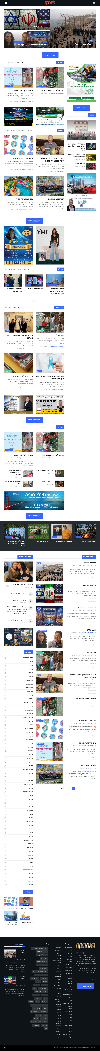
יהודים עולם (9, 537)
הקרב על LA (20, 45)
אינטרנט (30, 673)
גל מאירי (45, 981)
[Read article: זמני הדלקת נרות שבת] (18, 77)
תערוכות (13, 130)
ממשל (31, 795)
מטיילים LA (44, 1011)
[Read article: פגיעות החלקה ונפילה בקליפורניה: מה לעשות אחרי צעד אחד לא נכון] (10, 916)
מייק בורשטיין (35, 1011)
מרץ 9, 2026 (90, 138)
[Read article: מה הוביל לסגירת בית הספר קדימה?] (13, 280)
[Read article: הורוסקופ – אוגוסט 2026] (18, 145)
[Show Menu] (94, 3)
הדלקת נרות (17, 62)
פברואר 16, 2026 (79, 159)
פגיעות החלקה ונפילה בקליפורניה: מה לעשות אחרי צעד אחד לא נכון (11, 924)
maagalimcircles (42, 965)
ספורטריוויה (29, 821)
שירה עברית (36, 1025)
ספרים (22, 130)
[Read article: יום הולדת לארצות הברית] (49, 616)
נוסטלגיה (30, 810)
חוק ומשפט (29, 732)
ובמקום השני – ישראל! (35, 289)
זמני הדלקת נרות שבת (23, 90)
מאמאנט (45, 1008)
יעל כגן (31, 1001)
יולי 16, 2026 (14, 209)
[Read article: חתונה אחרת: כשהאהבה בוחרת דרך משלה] (91, 157)
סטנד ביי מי (44, 1018)
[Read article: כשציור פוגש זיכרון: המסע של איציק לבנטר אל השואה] (50, 145)
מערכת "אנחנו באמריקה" (86, 48)
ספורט (31, 537)
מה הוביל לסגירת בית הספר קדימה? (14, 290)
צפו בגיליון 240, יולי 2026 (27, 908)
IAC (46, 948)
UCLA (34, 971)
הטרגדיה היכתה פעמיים (23, 584)
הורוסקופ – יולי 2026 (12, 908)
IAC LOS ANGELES (37, 948)
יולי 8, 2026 (20, 349)
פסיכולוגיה (29, 847)
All (23, 62)
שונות (91, 40)
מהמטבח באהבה (28, 784)
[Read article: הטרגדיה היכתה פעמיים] (18, 572)
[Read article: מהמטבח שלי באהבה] (26, 916)
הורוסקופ (7, 130)
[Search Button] (6, 3)
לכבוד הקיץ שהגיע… (89, 541)
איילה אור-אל (60, 171)
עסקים (10, 269)
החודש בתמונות (47, 481)
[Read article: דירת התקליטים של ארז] (18, 363)
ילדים (31, 762)
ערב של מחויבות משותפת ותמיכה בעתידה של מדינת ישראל (16, 543)
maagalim (44, 958)
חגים (31, 725)
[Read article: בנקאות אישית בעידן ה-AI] (59, 473)
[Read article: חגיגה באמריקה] (38, 531)
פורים (45, 1021)
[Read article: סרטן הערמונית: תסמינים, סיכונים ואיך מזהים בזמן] (50, 363)
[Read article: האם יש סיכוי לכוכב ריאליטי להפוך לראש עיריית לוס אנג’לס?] (55, 280)
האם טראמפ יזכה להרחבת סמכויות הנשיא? (15, 473)
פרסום (31, 851)
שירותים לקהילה (17, 269)
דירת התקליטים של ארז (23, 376)
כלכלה (45, 22)
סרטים (27, 130)
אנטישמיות (29, 684)
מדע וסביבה (29, 781)
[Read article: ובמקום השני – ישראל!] (34, 280)
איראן (45, 975)
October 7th (28, 658)
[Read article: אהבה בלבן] (50, 322)
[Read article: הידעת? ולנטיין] (91, 166)
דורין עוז (38, 981)
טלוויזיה (30, 751)
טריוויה (37, 1001)
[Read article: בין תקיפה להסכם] (49, 593)
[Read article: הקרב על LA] (49, 638)
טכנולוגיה (30, 747)
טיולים (78, 537)
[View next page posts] (32, 301)
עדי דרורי (36, 1018)
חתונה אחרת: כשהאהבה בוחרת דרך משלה (76, 156)
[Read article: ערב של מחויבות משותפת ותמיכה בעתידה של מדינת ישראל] (14, 531)
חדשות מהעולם (28, 728)
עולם (31, 833)
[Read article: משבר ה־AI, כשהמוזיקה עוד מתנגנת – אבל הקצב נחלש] (91, 146)
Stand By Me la (42, 971)
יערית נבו (44, 1005)
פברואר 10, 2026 (79, 166)
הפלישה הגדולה (83, 44)
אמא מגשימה (29, 680)
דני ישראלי (44, 985)
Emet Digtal (81, 1048)
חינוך (7, 285)
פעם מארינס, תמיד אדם (63, 541)
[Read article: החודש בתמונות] (59, 484)
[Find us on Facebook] (7, 1048)
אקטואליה (30, 691)
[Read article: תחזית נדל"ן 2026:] (81, 130)
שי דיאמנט (44, 1025)
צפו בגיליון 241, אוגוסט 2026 (53, 90)
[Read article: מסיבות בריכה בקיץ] (18, 186)
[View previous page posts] (35, 301)
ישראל (31, 766)
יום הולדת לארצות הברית (39, 45)
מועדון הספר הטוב (27, 792)
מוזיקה (28, 285)
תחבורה (30, 873)
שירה (31, 866)
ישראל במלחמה (28, 769)
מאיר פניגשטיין (35, 1005)
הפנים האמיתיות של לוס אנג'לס (17, 620)
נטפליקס (38, 1015)
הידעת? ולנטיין (80, 164)
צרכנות (30, 855)
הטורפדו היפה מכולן (55, 199)
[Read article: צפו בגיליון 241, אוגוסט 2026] (50, 77)
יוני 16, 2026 (46, 389)
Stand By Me (43, 968)
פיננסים (30, 844)
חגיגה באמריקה (43, 541)
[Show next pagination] (57, 788)
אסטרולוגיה (29, 688)
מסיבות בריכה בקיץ (24, 199)
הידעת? (30, 721)
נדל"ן (31, 807)
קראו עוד (91, 577)
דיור (31, 706)
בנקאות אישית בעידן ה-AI (44, 471)
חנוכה (45, 998)
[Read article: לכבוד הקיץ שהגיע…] (85, 531)
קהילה (24, 269)
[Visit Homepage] (50, 3)
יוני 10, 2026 (14, 387)
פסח (40, 1021)
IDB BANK (40, 951)
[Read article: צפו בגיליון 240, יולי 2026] (26, 901)
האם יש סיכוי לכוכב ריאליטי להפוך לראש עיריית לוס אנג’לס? (57, 291)
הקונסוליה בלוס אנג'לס (41, 991)
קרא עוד (94, 979)
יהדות (6, 269)
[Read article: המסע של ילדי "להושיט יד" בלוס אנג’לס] (18, 322)
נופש (6, 307)
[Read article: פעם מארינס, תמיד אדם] (61, 531)
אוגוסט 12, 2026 (45, 93)
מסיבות (7, 194)
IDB (46, 951)
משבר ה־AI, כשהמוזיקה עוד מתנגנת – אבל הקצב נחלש (76, 146)
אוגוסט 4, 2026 (13, 101)
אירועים (30, 676)
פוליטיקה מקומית (19, 42)
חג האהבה (36, 995)
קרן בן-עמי (34, 1021)
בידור (31, 695)
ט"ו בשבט (44, 1001)
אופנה (15, 307)
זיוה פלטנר (44, 995)
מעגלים (45, 1015)
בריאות (10, 307)
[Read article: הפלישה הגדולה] (49, 571)
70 (61, 789)
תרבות (45, 42)
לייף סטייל (39, 330)
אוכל (31, 662)
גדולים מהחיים (34, 978)
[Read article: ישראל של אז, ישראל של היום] (28, 484)
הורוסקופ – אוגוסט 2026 (23, 158)
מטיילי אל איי (36, 1008)
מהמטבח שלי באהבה (27, 922)
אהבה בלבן (59, 335)
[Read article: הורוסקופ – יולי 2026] (10, 901)
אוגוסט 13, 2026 (74, 48)
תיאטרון (18, 130)
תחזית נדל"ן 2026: (89, 135)
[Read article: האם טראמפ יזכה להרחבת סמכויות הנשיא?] (28, 473)
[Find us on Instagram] (4, 1048)
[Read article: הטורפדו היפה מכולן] (50, 186)
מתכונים (30, 803)
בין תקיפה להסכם (38, 26)
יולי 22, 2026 (51, 212)
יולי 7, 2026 (17, 486)
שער (46, 1028)
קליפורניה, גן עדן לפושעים (19, 593)
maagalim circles (42, 961)
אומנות (31, 665)
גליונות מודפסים (9, 62)
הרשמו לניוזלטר (50, 55)
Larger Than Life (42, 955)
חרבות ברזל (29, 740)
